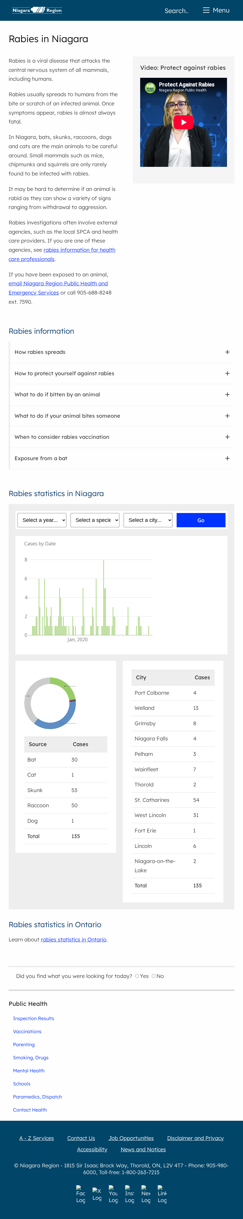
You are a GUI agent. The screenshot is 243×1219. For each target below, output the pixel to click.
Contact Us (81, 1138)
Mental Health (28, 1071)
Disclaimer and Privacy (195, 1138)
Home (37, 10)
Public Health (28, 1003)
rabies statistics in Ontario (73, 939)
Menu (221, 10)
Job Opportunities (131, 1138)
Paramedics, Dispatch (37, 1097)
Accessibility (92, 1149)
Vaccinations (27, 1031)
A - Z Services (36, 1138)
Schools (22, 1084)
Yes (144, 976)
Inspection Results (33, 1018)
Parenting (24, 1044)
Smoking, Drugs (31, 1057)
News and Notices (143, 1149)
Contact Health (30, 1110)
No (160, 976)
